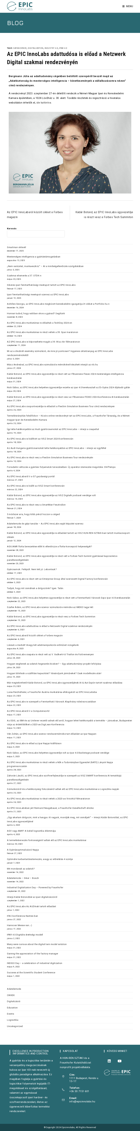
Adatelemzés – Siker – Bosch (23, 878)
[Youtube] (119, 1061)
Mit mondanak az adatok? (21, 868)
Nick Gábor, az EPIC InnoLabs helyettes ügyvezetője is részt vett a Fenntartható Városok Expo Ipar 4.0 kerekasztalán (68, 598)
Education (12, 1007)
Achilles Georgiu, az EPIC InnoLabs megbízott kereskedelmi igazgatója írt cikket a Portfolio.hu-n (58, 304)
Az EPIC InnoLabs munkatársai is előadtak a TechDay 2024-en (39, 323)
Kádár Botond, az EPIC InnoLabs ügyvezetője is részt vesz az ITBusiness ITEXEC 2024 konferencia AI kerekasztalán (68, 397)
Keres (71, 234)
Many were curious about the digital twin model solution (37, 944)
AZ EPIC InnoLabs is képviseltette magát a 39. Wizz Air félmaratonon (43, 341)
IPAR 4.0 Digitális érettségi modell (25, 934)
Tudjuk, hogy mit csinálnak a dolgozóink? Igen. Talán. (35, 588)
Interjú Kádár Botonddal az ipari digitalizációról (32, 897)
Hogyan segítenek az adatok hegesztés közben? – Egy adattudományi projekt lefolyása (54, 664)
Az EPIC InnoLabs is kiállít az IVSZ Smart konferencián (36, 486)
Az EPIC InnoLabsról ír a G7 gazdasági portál (31, 476)
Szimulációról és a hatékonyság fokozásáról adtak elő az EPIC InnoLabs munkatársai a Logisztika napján (63, 789)
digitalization (35, 48)
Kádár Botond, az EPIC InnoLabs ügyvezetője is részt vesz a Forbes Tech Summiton (51, 616)
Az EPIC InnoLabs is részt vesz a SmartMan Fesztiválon (36, 504)
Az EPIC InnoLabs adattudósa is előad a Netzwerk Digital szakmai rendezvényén (49, 626)
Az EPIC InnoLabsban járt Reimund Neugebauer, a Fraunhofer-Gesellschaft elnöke (50, 808)
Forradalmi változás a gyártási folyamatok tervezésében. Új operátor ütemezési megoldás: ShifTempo (61, 467)
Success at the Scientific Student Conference (31, 972)
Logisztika (12, 1020)
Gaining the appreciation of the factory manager (32, 953)
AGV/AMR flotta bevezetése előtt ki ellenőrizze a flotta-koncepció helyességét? (50, 546)
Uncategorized (15, 1026)
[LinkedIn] (109, 1061)
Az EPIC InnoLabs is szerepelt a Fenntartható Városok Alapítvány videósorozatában (51, 701)
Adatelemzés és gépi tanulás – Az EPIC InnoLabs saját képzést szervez (45, 523)
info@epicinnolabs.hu (82, 1101)
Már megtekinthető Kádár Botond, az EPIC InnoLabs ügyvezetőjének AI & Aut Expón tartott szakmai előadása (64, 682)
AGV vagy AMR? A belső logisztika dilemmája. (31, 831)
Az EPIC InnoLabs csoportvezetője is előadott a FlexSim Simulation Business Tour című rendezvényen (61, 406)
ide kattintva (44, 102)
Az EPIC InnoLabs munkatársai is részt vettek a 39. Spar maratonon (42, 332)
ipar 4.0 (63, 48)
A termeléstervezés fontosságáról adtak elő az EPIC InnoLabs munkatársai (46, 840)
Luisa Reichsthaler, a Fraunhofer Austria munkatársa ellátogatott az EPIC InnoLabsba (52, 692)
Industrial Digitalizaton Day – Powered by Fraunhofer (35, 887)
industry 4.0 (51, 48)
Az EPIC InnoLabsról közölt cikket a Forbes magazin (35, 635)
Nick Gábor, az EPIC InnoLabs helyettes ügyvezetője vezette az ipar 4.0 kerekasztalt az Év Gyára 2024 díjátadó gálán (68, 387)
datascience (20, 48)
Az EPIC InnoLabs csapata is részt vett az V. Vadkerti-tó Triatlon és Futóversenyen (50, 654)
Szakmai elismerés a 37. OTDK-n (24, 275)
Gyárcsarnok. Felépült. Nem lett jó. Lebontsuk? (32, 569)
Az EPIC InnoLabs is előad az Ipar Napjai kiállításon (34, 743)
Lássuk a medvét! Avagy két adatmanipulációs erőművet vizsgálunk (43, 645)
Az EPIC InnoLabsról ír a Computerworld (28, 711)
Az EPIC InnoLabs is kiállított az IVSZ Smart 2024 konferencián (40, 438)
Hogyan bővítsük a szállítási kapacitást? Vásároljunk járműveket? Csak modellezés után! (54, 673)
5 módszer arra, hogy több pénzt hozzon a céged (33, 514)
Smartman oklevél (16, 247)
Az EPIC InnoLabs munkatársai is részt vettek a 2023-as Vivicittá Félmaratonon (48, 798)
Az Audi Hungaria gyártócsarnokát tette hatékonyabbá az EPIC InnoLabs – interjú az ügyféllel (56, 448)
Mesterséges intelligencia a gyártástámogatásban (33, 256)
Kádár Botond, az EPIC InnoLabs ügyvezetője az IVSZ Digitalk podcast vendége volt (51, 495)
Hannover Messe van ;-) (19, 925)
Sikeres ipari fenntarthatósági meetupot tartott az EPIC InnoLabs (41, 285)
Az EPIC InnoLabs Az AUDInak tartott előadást (31, 906)
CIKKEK (11, 995)
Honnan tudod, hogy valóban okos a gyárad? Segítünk (36, 313)
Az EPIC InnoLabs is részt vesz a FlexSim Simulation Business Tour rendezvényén (50, 457)
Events (10, 1014)
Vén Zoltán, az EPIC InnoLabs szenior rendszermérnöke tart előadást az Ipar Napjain (51, 734)
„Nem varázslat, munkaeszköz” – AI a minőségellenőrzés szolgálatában (45, 266)
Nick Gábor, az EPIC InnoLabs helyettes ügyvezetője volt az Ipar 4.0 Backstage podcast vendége (58, 752)
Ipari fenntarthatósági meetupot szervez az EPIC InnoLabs (38, 294)
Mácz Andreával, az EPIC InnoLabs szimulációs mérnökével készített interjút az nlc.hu (52, 364)
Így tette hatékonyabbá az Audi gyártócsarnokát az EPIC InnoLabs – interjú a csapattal (53, 429)
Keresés (12, 228)
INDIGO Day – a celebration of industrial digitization (34, 963)
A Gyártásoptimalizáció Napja (23, 850)
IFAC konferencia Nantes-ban (22, 916)
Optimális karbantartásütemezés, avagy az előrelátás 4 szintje (40, 859)
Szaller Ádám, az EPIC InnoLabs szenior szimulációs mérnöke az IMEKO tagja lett (50, 607)
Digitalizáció (13, 1001)
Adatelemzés (14, 989)
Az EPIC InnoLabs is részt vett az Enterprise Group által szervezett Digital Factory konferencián (57, 579)
